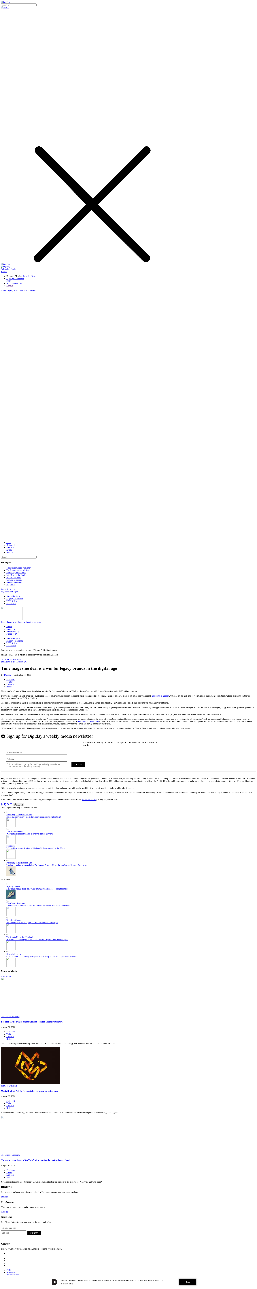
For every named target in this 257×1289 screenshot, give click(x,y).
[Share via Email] (11, 805)
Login (13, 269)
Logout (9, 286)
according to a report (160, 696)
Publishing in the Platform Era (14, 662)
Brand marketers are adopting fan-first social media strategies (32, 922)
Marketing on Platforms (16, 573)
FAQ (8, 281)
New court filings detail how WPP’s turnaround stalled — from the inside (37, 889)
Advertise (10, 1272)
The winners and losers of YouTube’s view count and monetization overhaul (38, 906)
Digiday (7, 675)
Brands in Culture (13, 577)
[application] (128, 1282)
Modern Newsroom (14, 582)
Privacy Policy (12, 1275)
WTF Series (11, 601)
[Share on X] (8, 805)
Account (4, 1212)
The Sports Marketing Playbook (19, 937)
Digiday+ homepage (15, 278)
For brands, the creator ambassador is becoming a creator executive (32, 1022)
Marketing (10, 629)
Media (9, 626)
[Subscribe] (5, 267)
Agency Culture (13, 886)
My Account (6, 592)
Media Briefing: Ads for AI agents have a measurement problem (30, 1091)
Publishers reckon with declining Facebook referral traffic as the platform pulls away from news (46, 865)
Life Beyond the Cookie (16, 575)
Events (26, 290)
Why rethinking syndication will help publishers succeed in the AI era (35, 848)
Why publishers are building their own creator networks (29, 834)
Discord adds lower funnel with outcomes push (21, 622)
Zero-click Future (13, 954)
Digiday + (11, 290)
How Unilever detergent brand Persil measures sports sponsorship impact (37, 939)
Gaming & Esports (14, 580)
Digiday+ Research (14, 599)
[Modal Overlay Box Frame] (128, 753)
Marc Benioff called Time (88, 721)
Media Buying (12, 631)
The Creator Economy (15, 903)
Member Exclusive (9, 1086)
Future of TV (12, 634)
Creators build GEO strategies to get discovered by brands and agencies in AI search (42, 956)
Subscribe (5, 269)
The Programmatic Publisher (18, 568)
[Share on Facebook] (5, 805)
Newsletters (11, 603)
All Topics (10, 585)
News (3, 290)
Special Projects (13, 596)
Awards (33, 290)
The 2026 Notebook (15, 831)
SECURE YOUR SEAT (11, 659)
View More (6, 976)
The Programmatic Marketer (18, 570)
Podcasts (19, 290)
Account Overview (14, 283)
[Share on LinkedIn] (2, 805)
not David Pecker (89, 799)
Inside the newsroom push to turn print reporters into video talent (33, 817)
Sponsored (10, 846)
